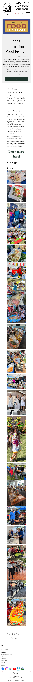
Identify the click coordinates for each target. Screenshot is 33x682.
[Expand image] (16, 177)
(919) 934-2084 (4, 660)
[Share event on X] (12, 638)
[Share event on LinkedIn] (15, 638)
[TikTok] (10, 669)
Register (17, 79)
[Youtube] (14, 669)
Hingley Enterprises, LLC (20, 680)
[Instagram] (6, 669)
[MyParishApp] (18, 669)
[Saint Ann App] (22, 669)
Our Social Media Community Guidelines (16, 677)
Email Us (3, 662)
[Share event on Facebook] (8, 638)
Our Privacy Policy (16, 676)
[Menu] (28, 14)
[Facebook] (3, 669)
